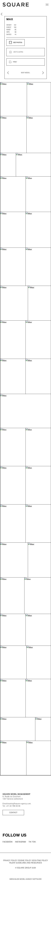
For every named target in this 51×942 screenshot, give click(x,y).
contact (13, 812)
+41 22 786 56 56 (13, 806)
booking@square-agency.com (19, 803)
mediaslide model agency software (25, 879)
